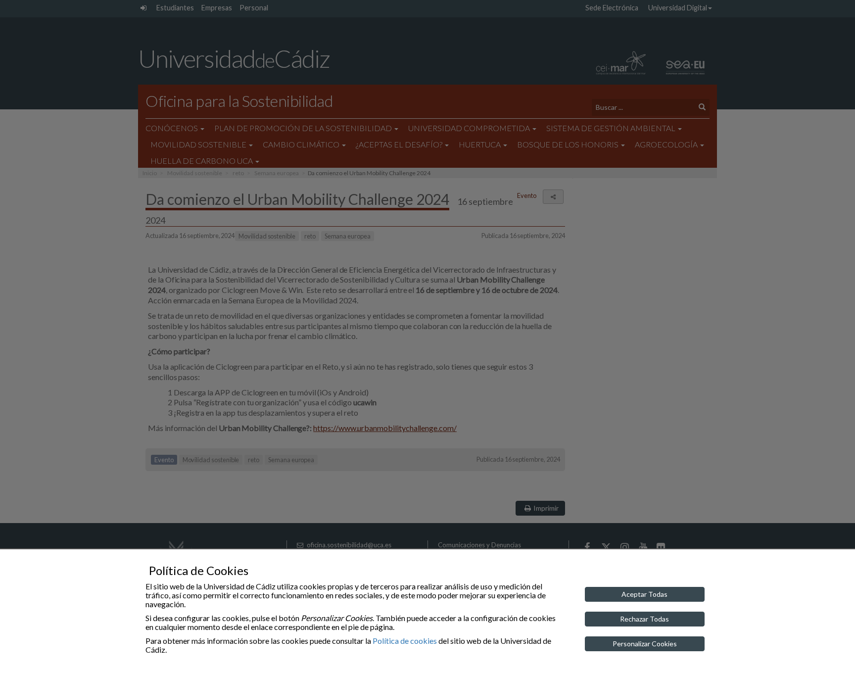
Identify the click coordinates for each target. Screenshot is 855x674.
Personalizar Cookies (645, 643)
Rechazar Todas (644, 619)
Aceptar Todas (644, 594)
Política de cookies (405, 640)
